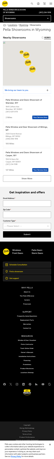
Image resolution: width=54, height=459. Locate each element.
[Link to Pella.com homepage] (5, 3)
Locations (12, 25)
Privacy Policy (16, 456)
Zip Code (6, 210)
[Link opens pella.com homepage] (6, 252)
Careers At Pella (15, 405)
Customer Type (9, 221)
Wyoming (23, 25)
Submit (27, 234)
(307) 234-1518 (45, 12)
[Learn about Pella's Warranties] (27, 392)
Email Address (8, 198)
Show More (27, 178)
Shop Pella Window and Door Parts (24, 408)
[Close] (50, 444)
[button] (26, 55)
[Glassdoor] (49, 384)
